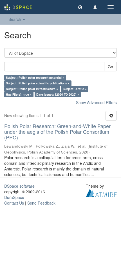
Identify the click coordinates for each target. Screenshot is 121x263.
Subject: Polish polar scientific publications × (38, 83)
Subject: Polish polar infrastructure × (32, 89)
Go (110, 66)
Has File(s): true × (19, 94)
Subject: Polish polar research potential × (35, 77)
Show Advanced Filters (96, 102)
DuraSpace (14, 197)
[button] (80, 7)
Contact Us (14, 203)
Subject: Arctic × (75, 89)
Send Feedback (41, 203)
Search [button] (15, 19)
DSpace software (19, 186)
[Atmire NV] (101, 192)
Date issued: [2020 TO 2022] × (57, 94)
